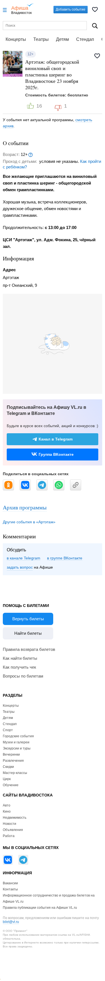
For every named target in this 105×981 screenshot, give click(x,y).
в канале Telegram (23, 558)
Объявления (13, 830)
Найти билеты (28, 633)
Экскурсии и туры (17, 748)
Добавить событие (70, 9)
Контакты (10, 889)
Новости (9, 824)
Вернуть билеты (28, 618)
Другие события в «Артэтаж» (29, 522)
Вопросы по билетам (23, 676)
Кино (7, 811)
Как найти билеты (20, 658)
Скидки (8, 767)
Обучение (10, 785)
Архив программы (24, 507)
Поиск (95, 25)
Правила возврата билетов (29, 649)
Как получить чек (19, 667)
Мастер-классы (15, 773)
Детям (62, 39)
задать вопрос (20, 567)
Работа (9, 836)
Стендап (85, 39)
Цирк (7, 779)
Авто (6, 805)
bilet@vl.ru (11, 922)
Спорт (8, 730)
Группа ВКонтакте (56, 454)
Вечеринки (11, 754)
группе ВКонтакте (66, 558)
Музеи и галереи (16, 742)
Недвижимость (14, 818)
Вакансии (10, 883)
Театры (41, 39)
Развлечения (13, 761)
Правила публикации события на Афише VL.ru (40, 908)
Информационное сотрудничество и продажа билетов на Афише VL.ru (49, 898)
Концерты (16, 39)
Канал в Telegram (56, 439)
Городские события (18, 736)
